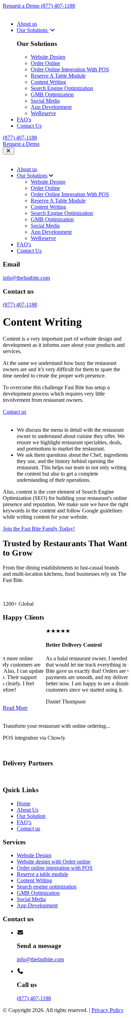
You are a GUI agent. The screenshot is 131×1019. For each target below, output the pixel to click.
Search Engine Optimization (62, 88)
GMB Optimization (52, 94)
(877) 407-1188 (58, 6)
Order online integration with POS (55, 868)
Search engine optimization (47, 887)
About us (27, 24)
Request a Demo (22, 6)
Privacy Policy (108, 1010)
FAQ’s (24, 822)
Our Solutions (33, 30)
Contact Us (29, 126)
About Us (27, 810)
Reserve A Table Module (58, 76)
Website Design (48, 57)
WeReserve (43, 113)
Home (23, 803)
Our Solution (31, 816)
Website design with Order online (53, 862)
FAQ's (24, 119)
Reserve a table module (42, 874)
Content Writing (48, 82)
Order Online (45, 63)
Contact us (28, 828)
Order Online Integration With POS (70, 69)
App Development (51, 107)
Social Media (45, 101)
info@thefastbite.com (26, 278)
